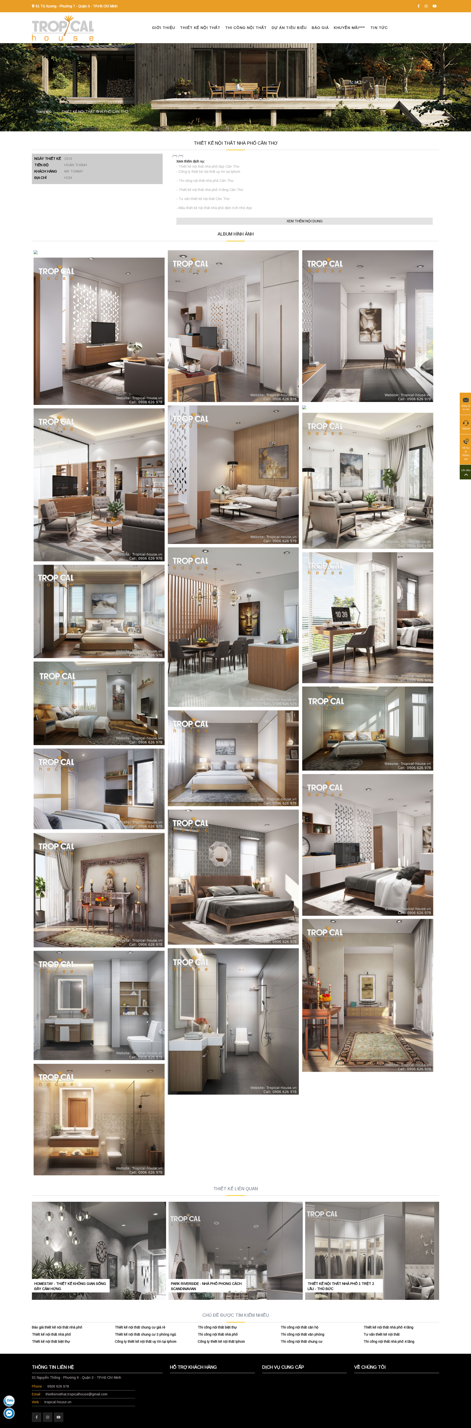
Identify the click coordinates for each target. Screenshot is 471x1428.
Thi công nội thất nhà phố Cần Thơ (206, 181)
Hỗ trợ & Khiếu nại (466, 453)
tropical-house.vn (57, 1402)
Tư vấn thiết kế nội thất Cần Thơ (204, 199)
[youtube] (434, 6)
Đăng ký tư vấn (466, 408)
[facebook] (418, 6)
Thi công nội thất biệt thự (217, 1327)
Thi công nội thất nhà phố (218, 1334)
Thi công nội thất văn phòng (302, 1334)
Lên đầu (466, 470)
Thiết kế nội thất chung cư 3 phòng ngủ (145, 1334)
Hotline (466, 428)
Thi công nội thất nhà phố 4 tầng (389, 1341)
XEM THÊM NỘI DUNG (305, 221)
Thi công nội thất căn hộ (299, 1327)
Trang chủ (44, 111)
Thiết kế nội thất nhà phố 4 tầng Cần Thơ (211, 190)
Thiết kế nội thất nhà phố (51, 1334)
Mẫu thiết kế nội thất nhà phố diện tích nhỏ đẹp (215, 208)
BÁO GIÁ (320, 27)
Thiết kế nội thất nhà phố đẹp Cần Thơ (209, 166)
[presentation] (33, 1239)
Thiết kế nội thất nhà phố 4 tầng (388, 1327)
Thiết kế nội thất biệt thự (51, 1341)
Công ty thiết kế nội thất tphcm (221, 1341)
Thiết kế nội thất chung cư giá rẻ (140, 1327)
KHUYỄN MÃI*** (349, 27)
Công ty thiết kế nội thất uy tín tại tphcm (209, 172)
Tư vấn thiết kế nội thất (382, 1334)
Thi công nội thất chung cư (301, 1341)
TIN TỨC (379, 27)
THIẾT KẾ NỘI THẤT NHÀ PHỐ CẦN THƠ (94, 111)
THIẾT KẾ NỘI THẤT (200, 27)
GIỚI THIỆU (163, 27)
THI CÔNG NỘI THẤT (246, 27)
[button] (230, 1292)
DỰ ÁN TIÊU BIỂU (289, 27)
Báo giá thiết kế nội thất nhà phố (57, 1327)
